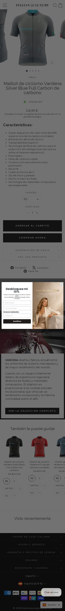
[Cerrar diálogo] (61, 284)
